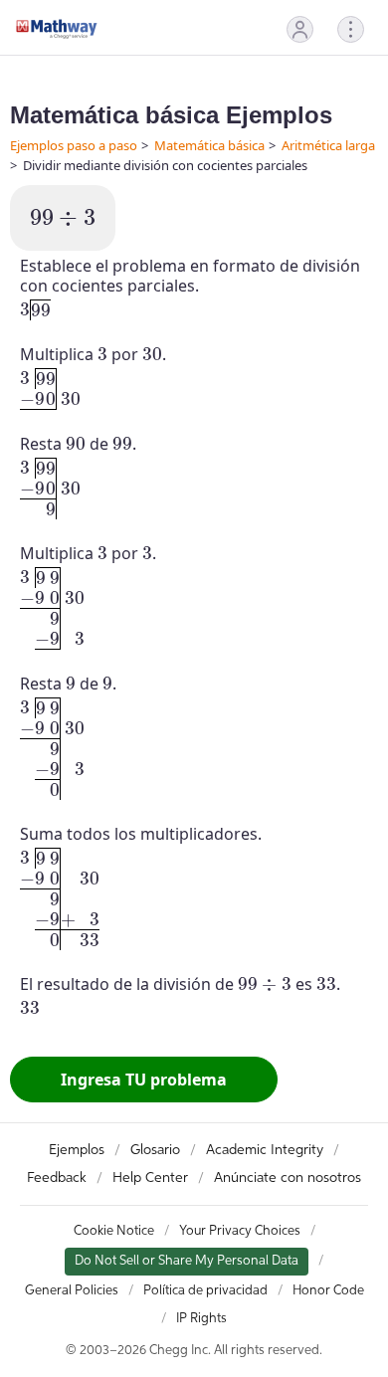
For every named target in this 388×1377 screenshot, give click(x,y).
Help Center (150, 1178)
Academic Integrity (264, 1150)
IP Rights (201, 1318)
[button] (300, 29)
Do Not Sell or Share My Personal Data (186, 1261)
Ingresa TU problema (144, 1079)
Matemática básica (209, 145)
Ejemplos (76, 1150)
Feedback (57, 1178)
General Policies (71, 1290)
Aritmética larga (328, 145)
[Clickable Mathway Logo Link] (56, 29)
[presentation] (63, 218)
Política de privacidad (205, 1290)
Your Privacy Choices (239, 1231)
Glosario (155, 1150)
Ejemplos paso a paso (73, 145)
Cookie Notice (114, 1231)
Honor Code (328, 1290)
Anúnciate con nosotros (287, 1178)
